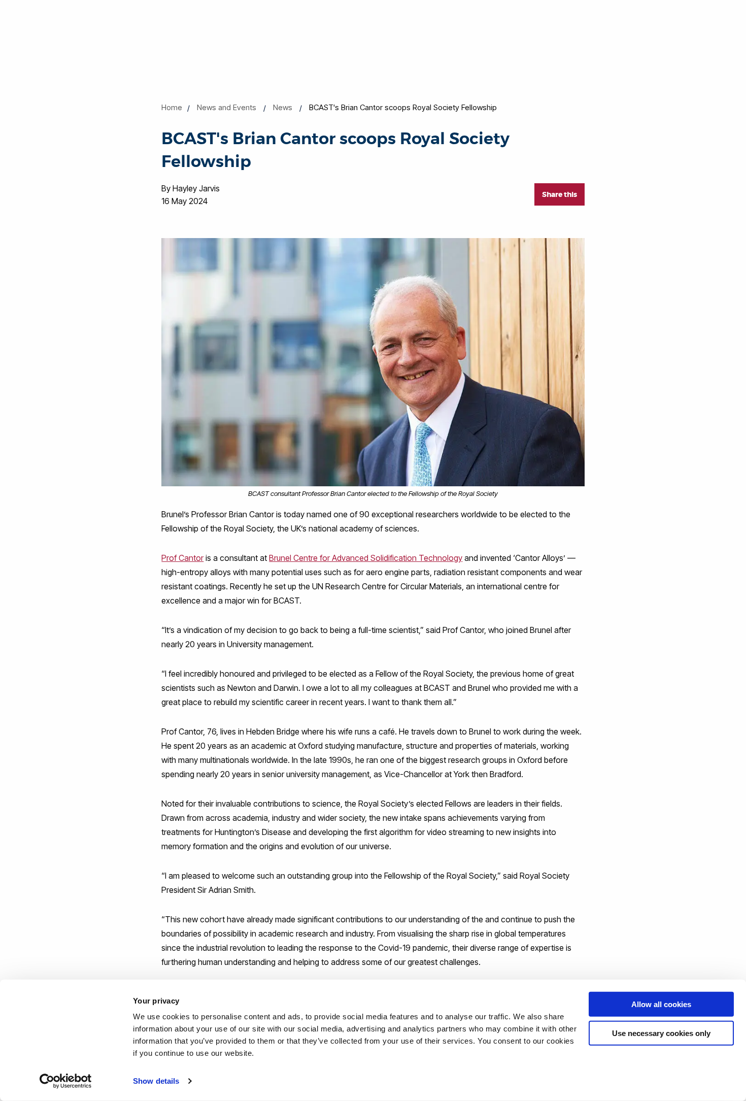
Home (171, 107)
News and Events (226, 107)
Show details (156, 1081)
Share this (559, 194)
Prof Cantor (182, 558)
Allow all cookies (661, 1004)
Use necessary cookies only (661, 1032)
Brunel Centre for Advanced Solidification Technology (365, 558)
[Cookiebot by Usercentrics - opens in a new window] (65, 1081)
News (282, 107)
